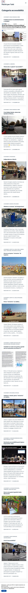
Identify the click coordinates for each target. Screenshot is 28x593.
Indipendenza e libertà (10, 159)
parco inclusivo (12, 489)
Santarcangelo (7, 537)
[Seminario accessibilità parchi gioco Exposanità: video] (14, 455)
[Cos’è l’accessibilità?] (14, 552)
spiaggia (19, 250)
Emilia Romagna (13, 17)
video (12, 439)
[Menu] (25, 2)
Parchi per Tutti (8, 4)
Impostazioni (11, 588)
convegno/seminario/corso (16, 438)
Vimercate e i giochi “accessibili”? (13, 66)
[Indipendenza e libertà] (14, 170)
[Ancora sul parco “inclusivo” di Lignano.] (14, 266)
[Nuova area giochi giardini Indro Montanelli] (14, 505)
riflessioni (16, 203)
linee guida (9, 250)
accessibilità (7, 17)
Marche (11, 203)
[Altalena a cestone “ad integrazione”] (14, 218)
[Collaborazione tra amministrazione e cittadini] (14, 32)
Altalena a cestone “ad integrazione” (14, 206)
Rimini (18, 17)
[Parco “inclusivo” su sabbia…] (14, 313)
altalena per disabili (14, 488)
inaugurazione (7, 344)
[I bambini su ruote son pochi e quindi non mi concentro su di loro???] (14, 359)
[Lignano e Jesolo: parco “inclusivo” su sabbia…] (14, 408)
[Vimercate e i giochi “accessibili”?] (14, 78)
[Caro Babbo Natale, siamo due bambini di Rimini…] (14, 125)
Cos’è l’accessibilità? (9, 540)
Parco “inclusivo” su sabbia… (12, 301)
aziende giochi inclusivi (15, 342)
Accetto (4, 590)
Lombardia (12, 64)
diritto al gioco (13, 249)
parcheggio (12, 156)
